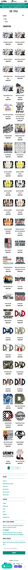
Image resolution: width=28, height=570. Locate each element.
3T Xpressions (15, 560)
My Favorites (5, 489)
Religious (5, 514)
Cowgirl (4, 503)
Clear (23, 15)
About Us (5, 481)
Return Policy (6, 494)
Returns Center (6, 492)
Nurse (4, 511)
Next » (18, 468)
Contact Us (5, 486)
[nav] (3, 1)
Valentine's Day (6, 517)
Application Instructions (8, 483)
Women (6, 21)
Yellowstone (5, 506)
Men (6, 19)
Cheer (4, 509)
